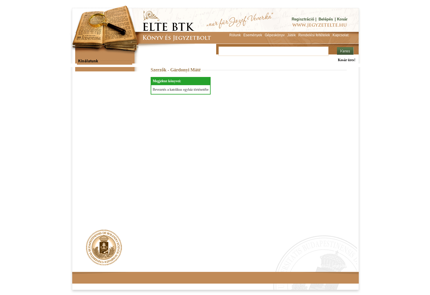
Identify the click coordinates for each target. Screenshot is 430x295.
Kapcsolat (158, 266)
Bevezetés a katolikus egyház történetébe (181, 90)
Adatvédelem (132, 266)
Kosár (342, 19)
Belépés (326, 19)
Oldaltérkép (183, 266)
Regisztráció (303, 19)
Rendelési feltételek (97, 266)
